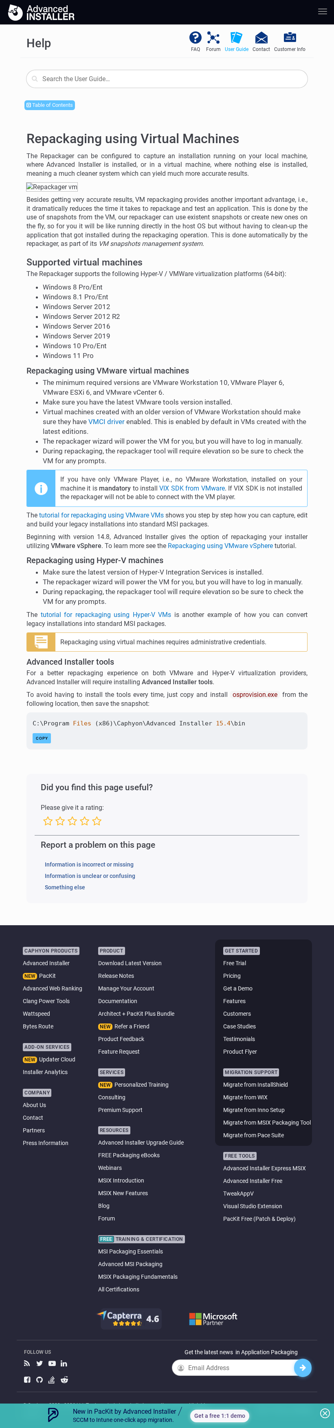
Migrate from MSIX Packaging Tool (267, 1122)
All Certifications (118, 1289)
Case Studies (239, 1026)
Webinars (110, 1168)
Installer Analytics (45, 1072)
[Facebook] (28, 1380)
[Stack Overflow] (52, 1380)
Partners (34, 1130)
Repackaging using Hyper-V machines (94, 560)
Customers (237, 1013)
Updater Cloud (57, 1059)
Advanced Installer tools (70, 662)
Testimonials (239, 1039)
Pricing (232, 976)
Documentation (117, 1001)
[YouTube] (52, 1364)
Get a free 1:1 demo (219, 1416)
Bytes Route (38, 1026)
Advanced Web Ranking (52, 988)
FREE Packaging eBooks (129, 1155)
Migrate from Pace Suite (253, 1135)
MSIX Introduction (121, 1180)
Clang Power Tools (46, 1001)
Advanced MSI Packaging (130, 1264)
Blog (104, 1206)
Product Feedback (121, 1039)
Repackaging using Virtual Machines (133, 138)
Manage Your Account (126, 988)
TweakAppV (238, 1193)
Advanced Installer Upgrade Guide (141, 1142)
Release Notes (116, 976)
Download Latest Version (130, 963)
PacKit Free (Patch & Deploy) (259, 1219)
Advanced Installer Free (252, 1181)
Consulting (111, 1097)
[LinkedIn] (65, 1364)
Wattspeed (36, 1013)
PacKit (47, 976)
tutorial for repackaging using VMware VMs (101, 515)
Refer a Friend (131, 1026)
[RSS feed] (28, 1364)
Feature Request (119, 1051)
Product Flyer (240, 1051)
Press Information (45, 1143)
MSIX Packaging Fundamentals (138, 1276)
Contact (33, 1117)
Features (234, 1001)
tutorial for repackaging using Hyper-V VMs (106, 615)
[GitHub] (40, 1380)
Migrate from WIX (245, 1097)
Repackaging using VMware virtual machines (107, 371)
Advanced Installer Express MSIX (264, 1168)
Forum (106, 1218)
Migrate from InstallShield (255, 1084)
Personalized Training (141, 1084)
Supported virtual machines (84, 262)
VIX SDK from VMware (191, 488)
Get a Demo (238, 988)
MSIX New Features (123, 1193)
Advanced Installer (46, 963)
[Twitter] (40, 1364)
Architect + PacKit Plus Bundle (136, 1013)
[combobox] (167, 79)
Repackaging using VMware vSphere (220, 546)
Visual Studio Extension (252, 1206)
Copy (42, 738)
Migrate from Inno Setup (254, 1110)
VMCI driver (106, 422)
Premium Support (120, 1110)
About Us (34, 1105)
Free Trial (234, 963)
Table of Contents (52, 105)
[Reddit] (65, 1380)
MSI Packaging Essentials (130, 1251)
